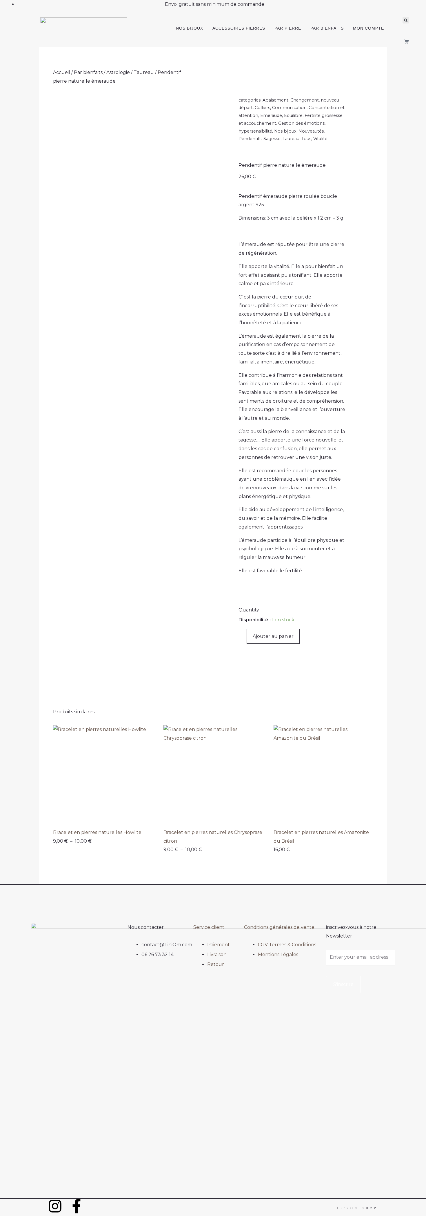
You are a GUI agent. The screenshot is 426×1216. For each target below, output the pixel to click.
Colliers (262, 107)
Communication (289, 107)
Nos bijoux (189, 28)
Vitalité (320, 138)
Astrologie (118, 72)
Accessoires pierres (238, 28)
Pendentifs (250, 138)
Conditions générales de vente (279, 927)
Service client (208, 927)
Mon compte (368, 28)
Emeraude (271, 115)
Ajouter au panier (273, 636)
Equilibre (293, 115)
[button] (406, 20)
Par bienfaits (327, 28)
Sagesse (272, 138)
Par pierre (287, 28)
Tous (306, 138)
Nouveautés (311, 131)
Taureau (144, 72)
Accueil (61, 72)
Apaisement (275, 100)
